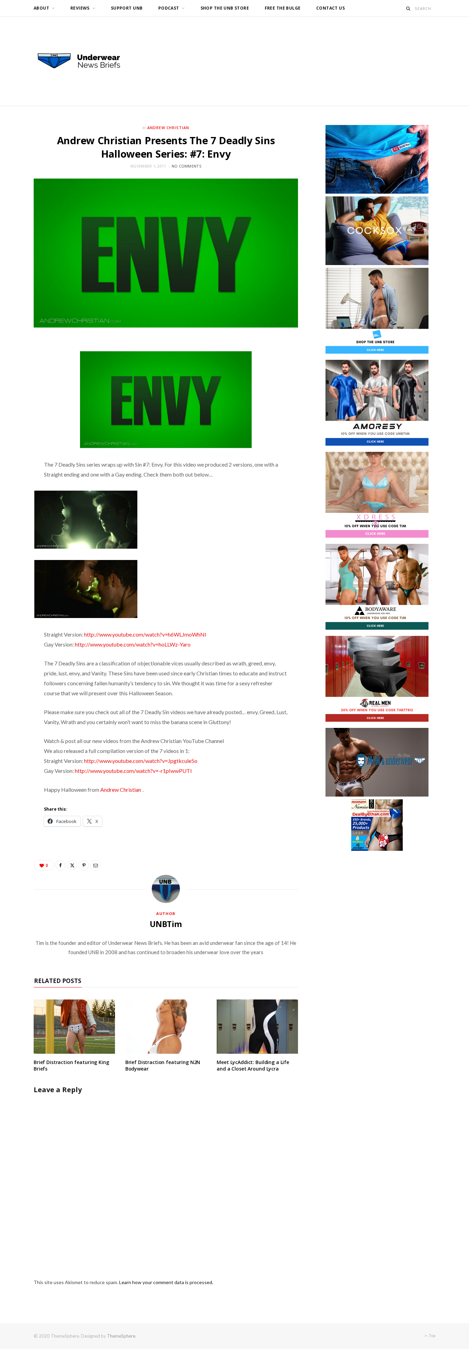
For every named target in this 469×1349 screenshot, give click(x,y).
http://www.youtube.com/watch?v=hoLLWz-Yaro (133, 644)
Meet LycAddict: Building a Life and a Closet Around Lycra (253, 1065)
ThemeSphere (121, 1336)
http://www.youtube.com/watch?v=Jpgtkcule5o (140, 760)
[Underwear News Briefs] (85, 61)
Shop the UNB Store (225, 8)
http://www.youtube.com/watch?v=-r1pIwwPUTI (133, 770)
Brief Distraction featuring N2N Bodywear (163, 1065)
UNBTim (166, 923)
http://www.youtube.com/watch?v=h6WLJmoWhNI (145, 634)
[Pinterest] (84, 865)
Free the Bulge (283, 8)
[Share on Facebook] (60, 865)
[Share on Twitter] (72, 865)
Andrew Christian (168, 127)
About (41, 8)
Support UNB (127, 8)
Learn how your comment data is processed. (166, 1282)
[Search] (408, 8)
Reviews (80, 8)
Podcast (168, 8)
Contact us (330, 8)
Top (431, 1335)
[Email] (95, 865)
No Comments (186, 166)
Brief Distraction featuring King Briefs (71, 1065)
